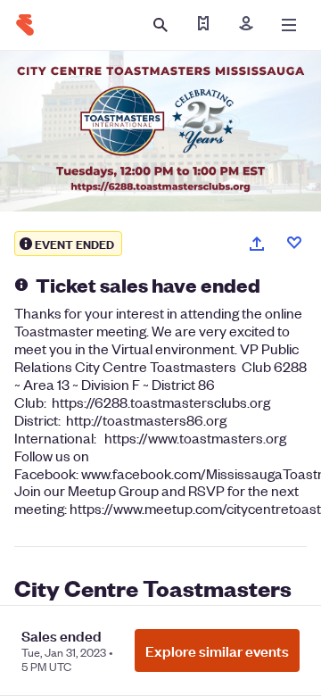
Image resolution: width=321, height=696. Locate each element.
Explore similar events (217, 650)
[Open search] (160, 24)
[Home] (25, 25)
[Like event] (294, 242)
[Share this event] (257, 243)
